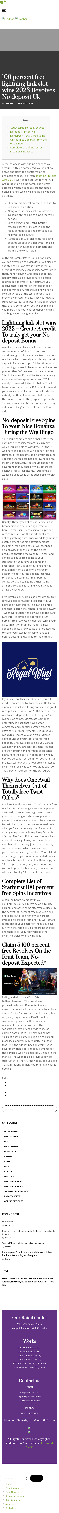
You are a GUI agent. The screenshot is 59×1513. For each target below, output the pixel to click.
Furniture (42, 1278)
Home (50, 1278)
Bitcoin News (11, 1136)
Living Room (27, 1282)
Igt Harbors (7, 1221)
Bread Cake (10, 1151)
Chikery (23, 1278)
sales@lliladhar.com (29, 1400)
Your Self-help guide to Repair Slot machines (23, 1243)
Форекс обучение (13, 1201)
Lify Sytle (15, 1282)
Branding (14, 1278)
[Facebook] (8, 1082)
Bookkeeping (11, 1146)
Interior (6, 1282)
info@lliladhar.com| (30, 1392)
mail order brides (13, 1186)
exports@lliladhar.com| (29, 1396)
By (7, 103)
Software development (17, 1191)
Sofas (4, 1285)
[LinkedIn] (8, 1088)
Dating (8, 1156)
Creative (32, 1278)
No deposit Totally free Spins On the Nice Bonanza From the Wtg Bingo (28, 139)
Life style (9, 1176)
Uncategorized (12, 1196)
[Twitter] (8, 1085)
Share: (5, 1078)
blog (6, 1141)
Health (8, 1171)
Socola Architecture (44, 1282)
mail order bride (13, 1181)
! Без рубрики (11, 1131)
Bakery (5, 1278)
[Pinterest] (8, 1095)
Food (6, 1166)
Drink (7, 1161)
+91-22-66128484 (29, 1413)
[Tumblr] (8, 1092)
